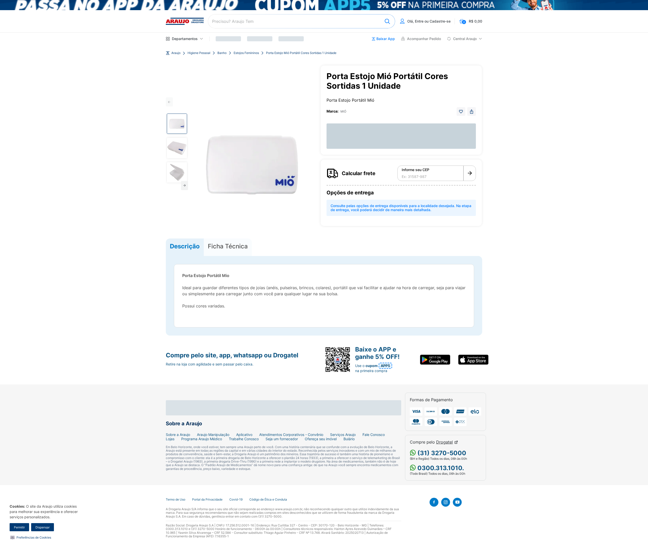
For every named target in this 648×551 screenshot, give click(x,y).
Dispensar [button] (42, 527)
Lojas (170, 439)
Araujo (175, 53)
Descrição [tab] (185, 246)
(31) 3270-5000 (441, 453)
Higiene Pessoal (199, 53)
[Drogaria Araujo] (185, 21)
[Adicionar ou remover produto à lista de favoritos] (461, 111)
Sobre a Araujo (178, 435)
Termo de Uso (175, 499)
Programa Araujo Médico (201, 439)
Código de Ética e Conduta (268, 499)
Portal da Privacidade (207, 499)
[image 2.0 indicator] (177, 148)
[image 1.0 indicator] (177, 124)
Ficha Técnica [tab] (228, 246)
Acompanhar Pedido (424, 39)
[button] (31, 537)
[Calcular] (469, 173)
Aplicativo (244, 435)
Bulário (349, 439)
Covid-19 (235, 499)
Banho (222, 53)
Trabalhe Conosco (244, 439)
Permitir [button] (19, 527)
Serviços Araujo (343, 435)
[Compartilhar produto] (471, 111)
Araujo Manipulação (213, 435)
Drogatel (444, 442)
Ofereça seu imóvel (321, 439)
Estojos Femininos (246, 53)
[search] (301, 21)
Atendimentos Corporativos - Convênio (291, 435)
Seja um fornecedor (282, 439)
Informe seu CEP (415, 170)
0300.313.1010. (440, 468)
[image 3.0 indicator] (177, 172)
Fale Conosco (373, 435)
